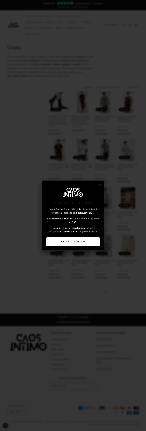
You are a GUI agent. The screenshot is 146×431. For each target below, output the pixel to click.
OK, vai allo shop (73, 241)
